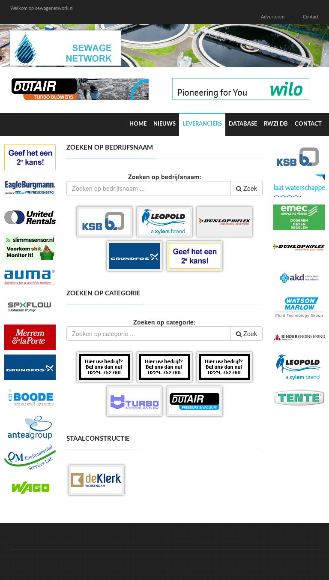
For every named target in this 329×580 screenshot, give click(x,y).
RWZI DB (276, 124)
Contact (311, 17)
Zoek (249, 188)
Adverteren (272, 17)
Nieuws (164, 124)
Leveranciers (202, 124)
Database (243, 124)
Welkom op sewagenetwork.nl (42, 8)
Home (138, 124)
